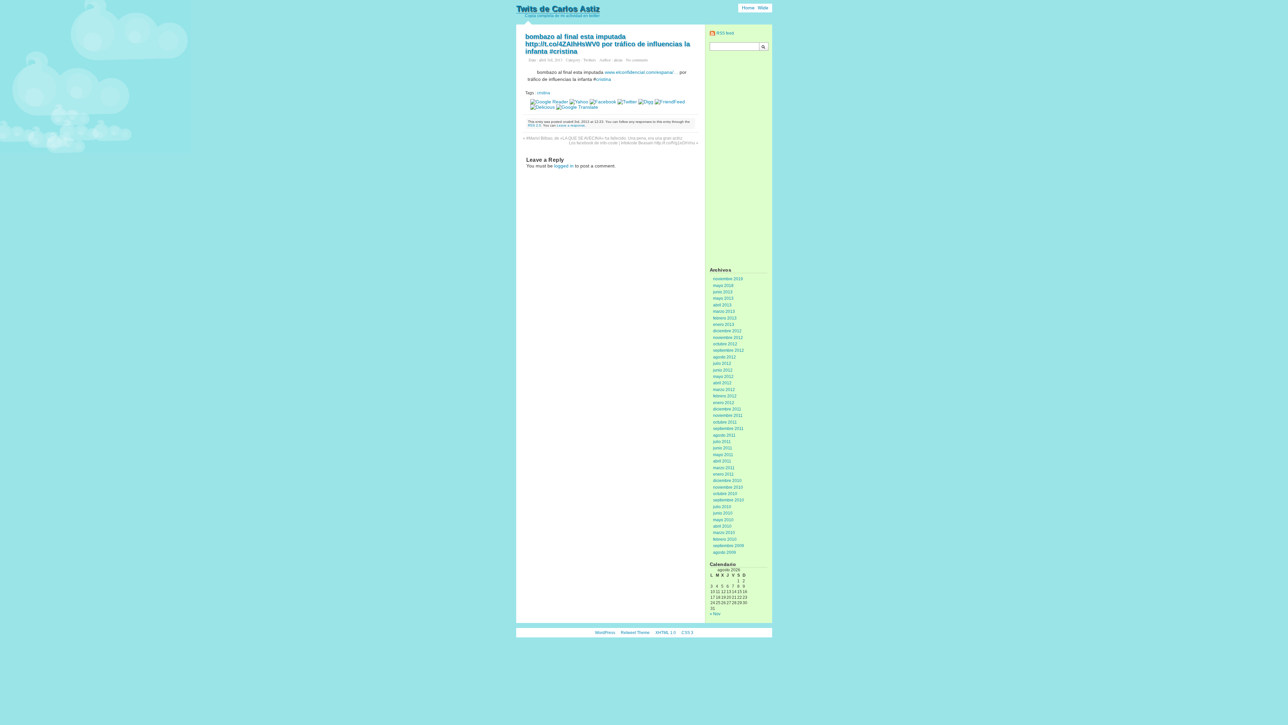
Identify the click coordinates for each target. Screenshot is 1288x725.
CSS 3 (687, 632)
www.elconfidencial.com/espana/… (641, 72)
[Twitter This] (627, 101)
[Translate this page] (577, 107)
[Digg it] (645, 101)
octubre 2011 (725, 422)
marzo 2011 (724, 468)
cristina (603, 79)
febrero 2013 (725, 318)
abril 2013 (722, 305)
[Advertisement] (738, 159)
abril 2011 (722, 461)
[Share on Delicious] (542, 107)
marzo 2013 (724, 311)
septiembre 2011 (728, 428)
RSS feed (725, 33)
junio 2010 (723, 513)
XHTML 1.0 (665, 632)
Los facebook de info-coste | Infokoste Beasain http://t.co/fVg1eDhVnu (632, 143)
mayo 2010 (723, 520)
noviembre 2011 (728, 415)
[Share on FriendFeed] (670, 101)
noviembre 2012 (728, 337)
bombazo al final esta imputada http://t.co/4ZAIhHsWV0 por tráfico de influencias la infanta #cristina (607, 44)
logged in (564, 165)
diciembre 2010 (727, 480)
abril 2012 (722, 383)
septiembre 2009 (728, 545)
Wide (763, 7)
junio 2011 (722, 448)
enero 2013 (723, 324)
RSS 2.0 (534, 125)
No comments (637, 59)
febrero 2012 (725, 396)
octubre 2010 (725, 493)
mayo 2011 (723, 454)
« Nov (715, 614)
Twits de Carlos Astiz (558, 8)
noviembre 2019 (728, 279)
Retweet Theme (635, 632)
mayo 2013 (723, 298)
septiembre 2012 (728, 350)
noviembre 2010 (728, 487)
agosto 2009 (724, 552)
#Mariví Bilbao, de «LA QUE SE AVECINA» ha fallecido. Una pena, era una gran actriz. (604, 138)
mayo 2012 (723, 376)
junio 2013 (723, 292)
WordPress (605, 632)
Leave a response (571, 125)
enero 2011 (723, 474)
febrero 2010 (725, 539)
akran (618, 59)
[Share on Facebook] (603, 101)
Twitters (589, 59)
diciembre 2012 (727, 331)
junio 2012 (723, 370)
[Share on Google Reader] (549, 101)
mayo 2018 (723, 285)
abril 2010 (722, 526)
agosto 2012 (724, 357)
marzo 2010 (724, 532)
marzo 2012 (724, 389)
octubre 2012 (725, 344)
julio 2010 (722, 506)
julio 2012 (722, 363)
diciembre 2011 (727, 409)
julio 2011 (722, 441)
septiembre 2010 (728, 500)
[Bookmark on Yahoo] (579, 101)
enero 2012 (723, 402)
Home (748, 7)
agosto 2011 (724, 435)
